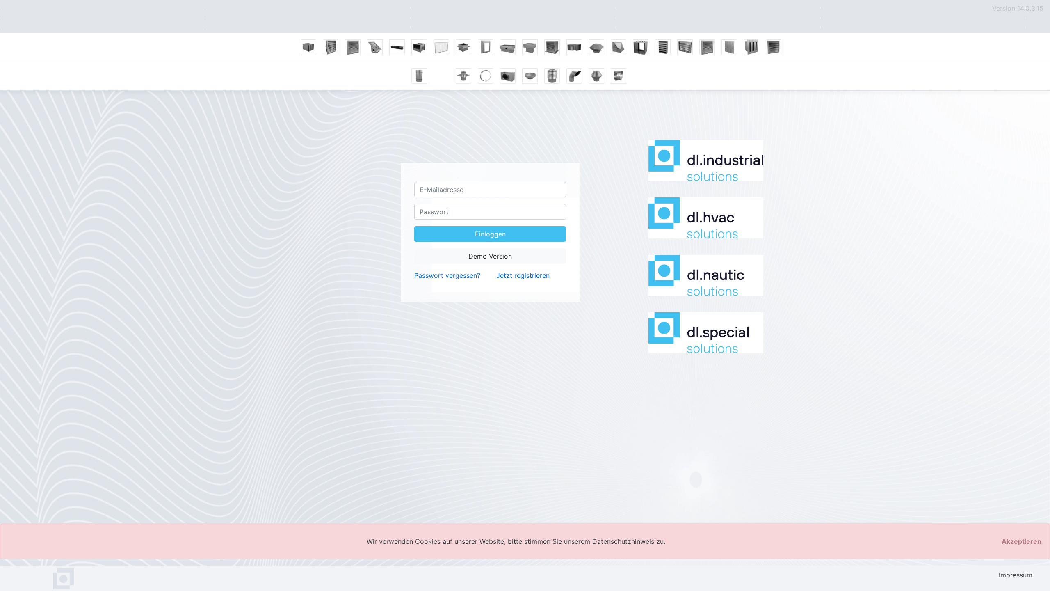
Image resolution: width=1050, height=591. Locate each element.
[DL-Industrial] (706, 160)
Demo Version (490, 256)
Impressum (1015, 575)
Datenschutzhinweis (624, 541)
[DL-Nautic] (706, 275)
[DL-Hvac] (706, 218)
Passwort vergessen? (447, 275)
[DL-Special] (706, 333)
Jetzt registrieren (523, 275)
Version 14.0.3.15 (1017, 8)
